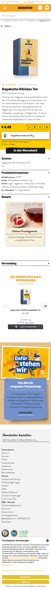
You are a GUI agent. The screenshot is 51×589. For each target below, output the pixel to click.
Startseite (7, 20)
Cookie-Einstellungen (11, 495)
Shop (15, 20)
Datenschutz (7, 469)
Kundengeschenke (9, 515)
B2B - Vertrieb (8, 502)
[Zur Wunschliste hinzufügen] (47, 127)
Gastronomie (7, 512)
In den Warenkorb (25, 150)
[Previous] (6, 306)
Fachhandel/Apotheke (11, 505)
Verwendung (25, 263)
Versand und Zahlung (10, 479)
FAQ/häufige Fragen (10, 482)
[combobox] (23, 15)
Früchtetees (31, 20)
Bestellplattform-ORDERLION (15, 518)
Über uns (5, 453)
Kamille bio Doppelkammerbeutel (25, 310)
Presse (4, 459)
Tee (22, 20)
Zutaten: (25, 158)
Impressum (6, 466)
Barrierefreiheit (8, 472)
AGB (3, 489)
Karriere (5, 456)
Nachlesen (25, 412)
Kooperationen (7, 462)
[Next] (45, 306)
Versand (26, 141)
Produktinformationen (25, 172)
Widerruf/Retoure (9, 492)
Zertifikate (6, 521)
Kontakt (5, 485)
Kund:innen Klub (8, 498)
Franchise (5, 508)
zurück (7, 26)
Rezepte (25, 197)
